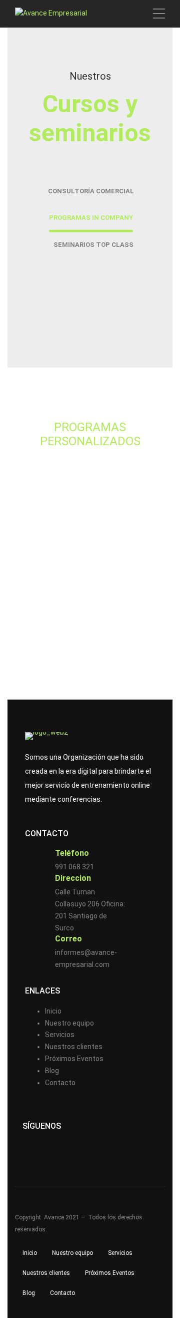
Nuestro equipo (69, 1023)
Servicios (59, 1035)
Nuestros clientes (73, 1047)
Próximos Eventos (74, 1059)
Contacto (60, 1083)
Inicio (53, 1011)
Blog (52, 1071)
